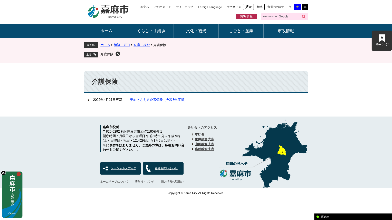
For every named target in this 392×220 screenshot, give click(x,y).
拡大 (248, 7)
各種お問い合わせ (166, 168)
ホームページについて (114, 181)
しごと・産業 (241, 31)
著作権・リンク (145, 181)
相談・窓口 (122, 45)
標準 (260, 7)
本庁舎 (200, 134)
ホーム (106, 31)
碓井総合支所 (204, 139)
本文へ (144, 7)
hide (3, 172)
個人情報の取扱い (172, 181)
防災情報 (246, 16)
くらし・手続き (151, 31)
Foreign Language (210, 7)
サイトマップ (184, 7)
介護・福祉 (142, 45)
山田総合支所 (204, 144)
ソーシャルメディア (123, 168)
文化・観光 (196, 31)
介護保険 (107, 54)
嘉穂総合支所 (204, 149)
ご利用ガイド (162, 7)
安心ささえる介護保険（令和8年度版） (158, 99)
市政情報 (286, 31)
